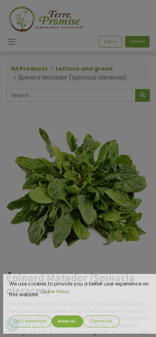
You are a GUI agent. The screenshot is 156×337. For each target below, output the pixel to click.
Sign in (110, 42)
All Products (29, 69)
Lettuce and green (84, 69)
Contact (137, 42)
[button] (30, 321)
